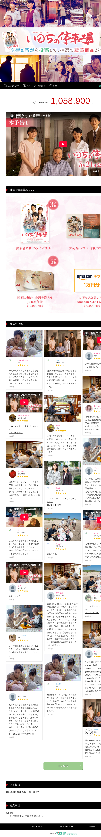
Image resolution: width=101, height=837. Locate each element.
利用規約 (92, 826)
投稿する (42, 86)
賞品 (29, 86)
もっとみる (63, 766)
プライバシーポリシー (65, 826)
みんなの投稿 (13, 86)
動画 (55, 86)
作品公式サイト (37, 826)
